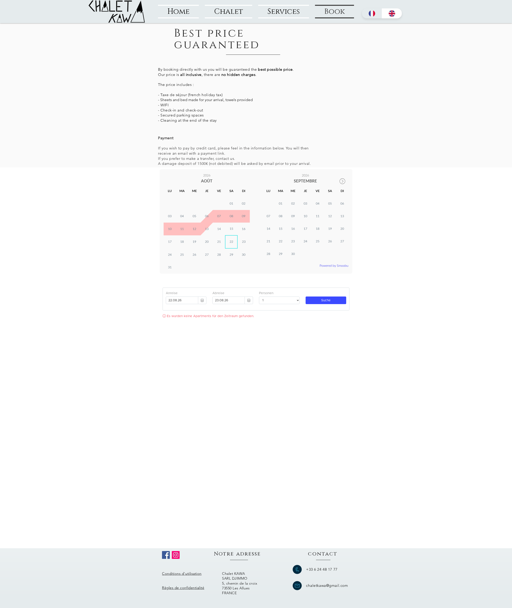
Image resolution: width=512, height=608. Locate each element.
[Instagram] (176, 555)
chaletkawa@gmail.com (327, 585)
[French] (372, 13)
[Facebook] (166, 555)
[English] (392, 13)
